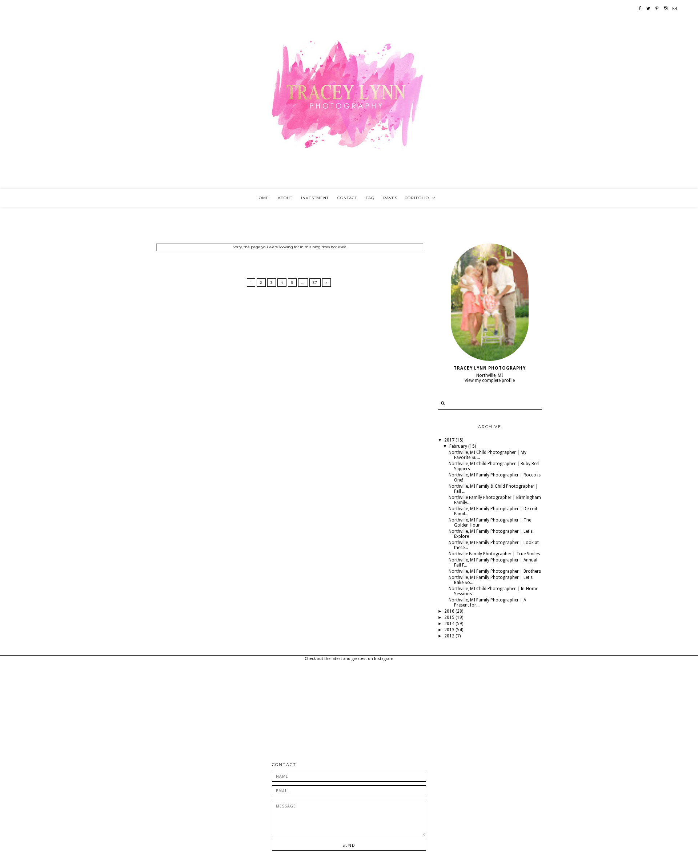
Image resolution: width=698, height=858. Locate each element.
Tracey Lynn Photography (490, 368)
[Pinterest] (657, 9)
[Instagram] (665, 9)
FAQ (370, 198)
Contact (347, 198)
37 (315, 282)
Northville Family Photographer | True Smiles (494, 553)
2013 (450, 629)
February (458, 446)
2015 (450, 617)
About (285, 198)
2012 (450, 636)
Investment (315, 198)
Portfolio (417, 198)
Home (262, 198)
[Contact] (675, 9)
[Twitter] (648, 9)
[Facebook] (640, 9)
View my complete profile (490, 380)
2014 (450, 623)
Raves (390, 198)
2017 (450, 440)
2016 (450, 611)
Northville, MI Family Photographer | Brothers (495, 571)
